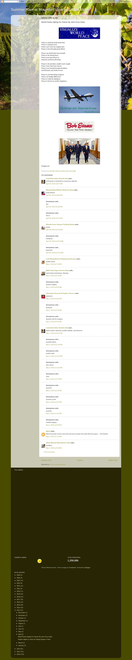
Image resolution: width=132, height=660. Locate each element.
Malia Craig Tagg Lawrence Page (57, 270)
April (20, 634)
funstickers (72, 567)
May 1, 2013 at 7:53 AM (54, 264)
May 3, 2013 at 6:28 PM (54, 425)
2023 (18, 583)
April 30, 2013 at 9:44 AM (54, 229)
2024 (18, 580)
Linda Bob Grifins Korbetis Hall (57, 178)
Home (80, 460)
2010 (18, 654)
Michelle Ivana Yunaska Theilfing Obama (60, 224)
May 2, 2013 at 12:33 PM (54, 367)
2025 (18, 578)
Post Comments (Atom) (57, 464)
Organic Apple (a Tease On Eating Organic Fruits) (34, 639)
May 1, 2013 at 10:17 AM (54, 333)
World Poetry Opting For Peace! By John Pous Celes (35, 636)
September (22, 621)
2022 (18, 586)
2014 (18, 607)
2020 (18, 591)
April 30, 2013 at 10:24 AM (54, 253)
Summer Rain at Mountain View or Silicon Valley (50, 9)
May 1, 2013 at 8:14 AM (54, 275)
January (21, 645)
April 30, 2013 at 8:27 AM (54, 184)
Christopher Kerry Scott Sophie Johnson (60, 293)
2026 (18, 575)
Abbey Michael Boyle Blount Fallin (58, 443)
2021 (18, 588)
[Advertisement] (20, 521)
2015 (18, 605)
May (20, 631)
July (19, 626)
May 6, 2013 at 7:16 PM (54, 436)
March (20, 643)
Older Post (113, 460)
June (20, 629)
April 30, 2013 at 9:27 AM (54, 218)
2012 (18, 649)
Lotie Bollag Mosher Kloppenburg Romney (61, 259)
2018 (18, 597)
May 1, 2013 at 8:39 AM (54, 287)
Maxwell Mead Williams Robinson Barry (60, 190)
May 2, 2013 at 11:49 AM (54, 344)
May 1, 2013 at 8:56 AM (54, 298)
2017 (18, 599)
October (21, 618)
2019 (18, 594)
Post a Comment (49, 452)
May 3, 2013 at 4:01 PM (54, 402)
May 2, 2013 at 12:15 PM (54, 356)
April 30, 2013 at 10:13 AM (54, 241)
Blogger (87, 567)
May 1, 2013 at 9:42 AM (54, 321)
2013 (18, 610)
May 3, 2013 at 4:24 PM (54, 413)
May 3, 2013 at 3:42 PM (54, 390)
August (20, 623)
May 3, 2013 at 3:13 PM (54, 379)
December (22, 612)
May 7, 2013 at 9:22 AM (54, 448)
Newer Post (46, 460)
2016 (18, 602)
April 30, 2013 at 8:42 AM (54, 195)
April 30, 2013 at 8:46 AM (54, 207)
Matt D (48, 431)
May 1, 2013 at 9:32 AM (54, 310)
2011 (18, 651)
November (22, 615)
